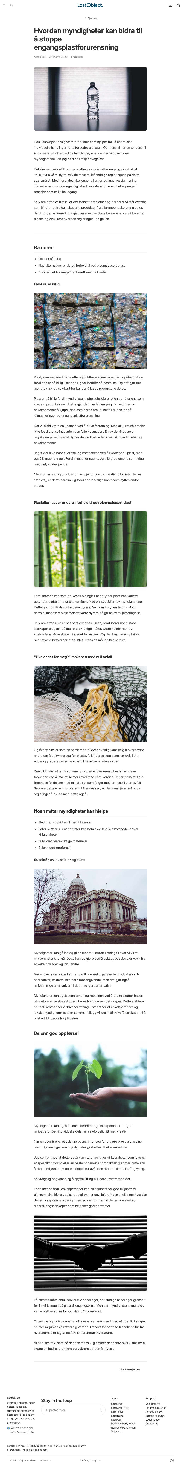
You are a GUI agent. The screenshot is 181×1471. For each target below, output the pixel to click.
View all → (117, 1431)
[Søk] (12, 5)
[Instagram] (172, 1460)
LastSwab (117, 1403)
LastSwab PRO (120, 1407)
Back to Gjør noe (130, 1369)
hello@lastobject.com (35, 1449)
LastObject (20, 1460)
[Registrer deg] (100, 1410)
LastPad (116, 1419)
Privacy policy (153, 1411)
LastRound (117, 1415)
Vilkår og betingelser (90, 1460)
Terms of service (155, 1415)
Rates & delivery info (22, 1431)
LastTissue (117, 1411)
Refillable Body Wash (123, 1423)
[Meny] (4, 5)
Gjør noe (92, 18)
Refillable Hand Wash (123, 1427)
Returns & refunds (155, 1407)
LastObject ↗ (44, 1460)
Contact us (151, 1423)
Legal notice (152, 1419)
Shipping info (153, 1403)
